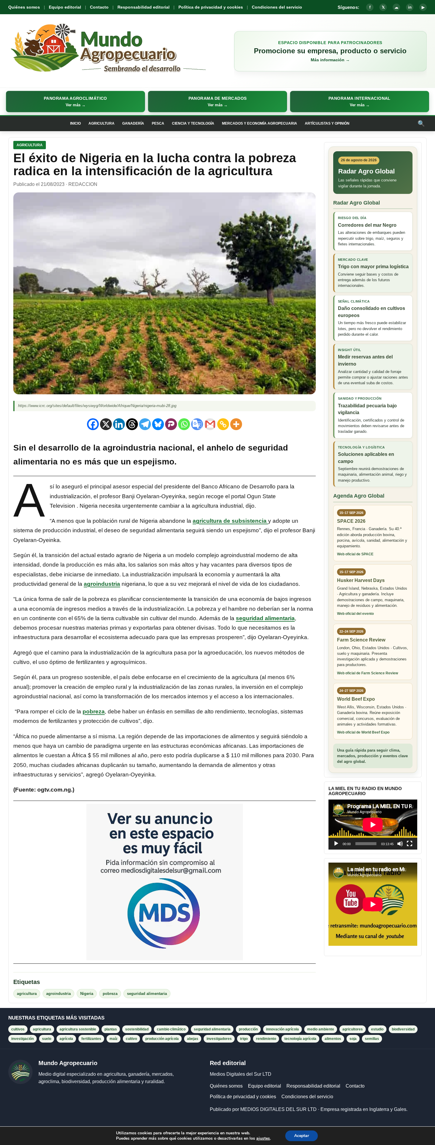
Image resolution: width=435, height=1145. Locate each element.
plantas (110, 1029)
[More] (236, 424)
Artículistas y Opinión (327, 123)
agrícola (66, 1039)
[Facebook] (93, 424)
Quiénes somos (24, 7)
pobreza (94, 711)
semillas (372, 1039)
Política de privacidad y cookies (210, 7)
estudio (377, 1029)
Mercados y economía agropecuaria (259, 123)
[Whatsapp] (184, 424)
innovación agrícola (282, 1029)
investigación (22, 1039)
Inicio (75, 123)
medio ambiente (320, 1029)
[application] (372, 825)
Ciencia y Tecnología (193, 123)
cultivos (18, 1029)
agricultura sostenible (77, 1029)
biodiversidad (403, 1029)
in (410, 7)
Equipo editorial (65, 7)
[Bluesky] (158, 424)
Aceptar (301, 1135)
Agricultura (101, 123)
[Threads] (132, 424)
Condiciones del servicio (277, 7)
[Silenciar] (400, 844)
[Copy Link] (223, 424)
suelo (46, 1039)
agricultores (352, 1029)
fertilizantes (91, 1039)
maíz (113, 1039)
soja (353, 1039)
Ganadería (133, 123)
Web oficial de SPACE (355, 554)
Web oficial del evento (355, 614)
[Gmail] (210, 424)
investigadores (219, 1039)
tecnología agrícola (300, 1039)
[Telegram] (145, 424)
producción (248, 1029)
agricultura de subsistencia (230, 521)
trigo (244, 1039)
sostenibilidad (137, 1029)
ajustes (263, 1138)
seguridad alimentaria (265, 618)
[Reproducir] (336, 844)
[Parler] (171, 424)
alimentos (333, 1039)
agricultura (27, 993)
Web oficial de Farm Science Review (367, 673)
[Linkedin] (119, 424)
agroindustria (102, 584)
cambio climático (171, 1029)
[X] (106, 424)
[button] (75, 101)
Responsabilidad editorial (143, 7)
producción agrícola (162, 1039)
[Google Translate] (197, 424)
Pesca (158, 123)
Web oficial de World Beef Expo (363, 732)
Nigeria (86, 993)
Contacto (99, 7)
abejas (192, 1039)
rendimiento (266, 1039)
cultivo (131, 1039)
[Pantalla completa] (410, 844)
